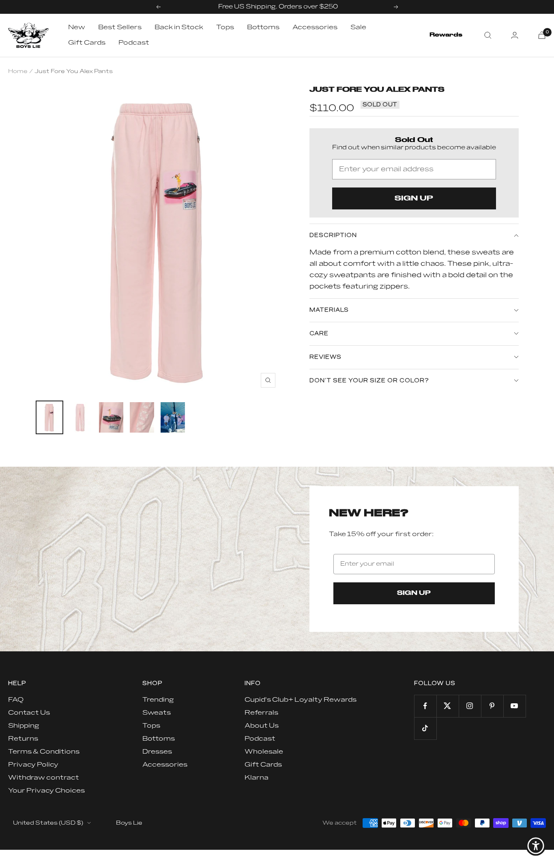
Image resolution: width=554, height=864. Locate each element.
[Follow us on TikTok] (425, 728)
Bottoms (263, 27)
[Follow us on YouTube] (514, 706)
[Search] (488, 35)
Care (319, 333)
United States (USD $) (48, 823)
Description (333, 235)
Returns (23, 738)
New (76, 27)
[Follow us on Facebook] (425, 706)
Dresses (157, 751)
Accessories (314, 27)
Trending (158, 699)
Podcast (133, 42)
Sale (358, 27)
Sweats (156, 712)
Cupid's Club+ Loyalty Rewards (300, 699)
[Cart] (542, 35)
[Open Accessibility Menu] (536, 846)
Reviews (325, 357)
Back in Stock (179, 27)
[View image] (49, 417)
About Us (262, 725)
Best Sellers (120, 27)
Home (18, 71)
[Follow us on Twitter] (447, 706)
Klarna (256, 777)
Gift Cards (86, 42)
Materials (329, 310)
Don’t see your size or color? (369, 381)
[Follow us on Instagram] (470, 706)
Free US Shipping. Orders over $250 (278, 6)
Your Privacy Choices (46, 790)
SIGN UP (414, 198)
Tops (225, 27)
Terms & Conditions (43, 751)
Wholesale (264, 751)
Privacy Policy (33, 764)
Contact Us (29, 712)
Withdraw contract (43, 777)
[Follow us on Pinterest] (492, 706)
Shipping (23, 725)
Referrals (261, 712)
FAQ (16, 699)
